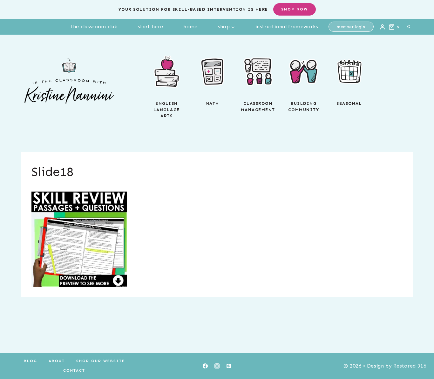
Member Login (351, 26)
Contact (74, 370)
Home (190, 27)
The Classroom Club (94, 27)
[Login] (382, 27)
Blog (30, 361)
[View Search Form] (409, 26)
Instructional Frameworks (286, 27)
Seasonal (349, 103)
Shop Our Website (100, 361)
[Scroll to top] (419, 354)
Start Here (150, 27)
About (57, 361)
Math (212, 103)
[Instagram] (217, 366)
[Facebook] (205, 366)
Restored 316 (409, 366)
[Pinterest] (229, 366)
